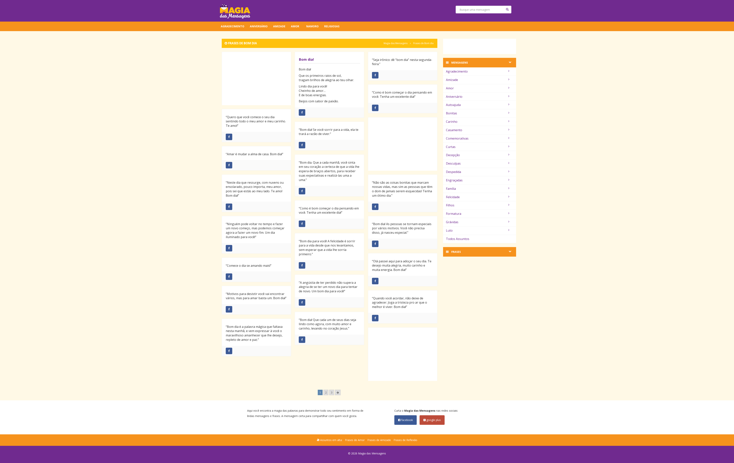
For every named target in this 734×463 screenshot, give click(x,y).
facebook (406, 420)
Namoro (312, 26)
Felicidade (453, 197)
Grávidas (452, 222)
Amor (295, 26)
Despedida (453, 172)
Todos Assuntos (457, 239)
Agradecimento (232, 26)
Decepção (453, 155)
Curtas (451, 147)
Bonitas (451, 113)
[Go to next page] (338, 392)
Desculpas (453, 163)
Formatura (453, 214)
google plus (433, 420)
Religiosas (331, 26)
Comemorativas (457, 138)
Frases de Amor (355, 440)
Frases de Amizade (379, 440)
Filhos (450, 205)
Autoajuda (453, 105)
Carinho (451, 122)
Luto (449, 230)
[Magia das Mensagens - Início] (235, 11)
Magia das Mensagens (396, 43)
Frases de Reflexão (405, 440)
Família (451, 189)
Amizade (279, 26)
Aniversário (259, 26)
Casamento (454, 130)
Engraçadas (454, 180)
